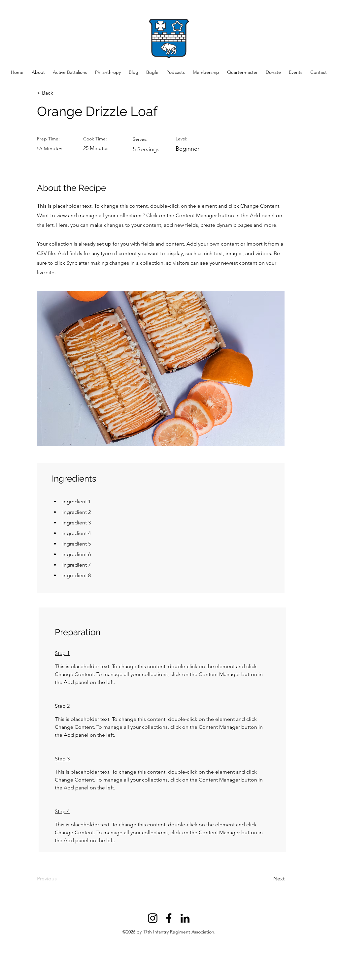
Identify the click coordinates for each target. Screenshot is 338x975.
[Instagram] (152, 918)
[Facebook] (168, 918)
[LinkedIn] (185, 918)
